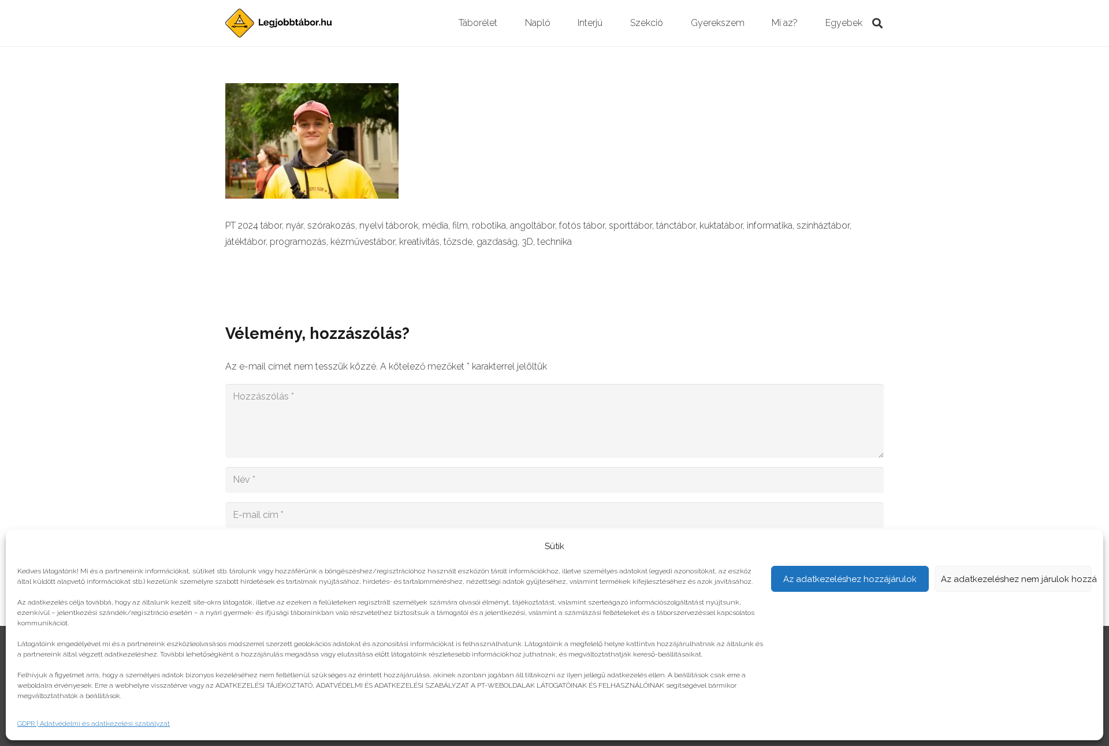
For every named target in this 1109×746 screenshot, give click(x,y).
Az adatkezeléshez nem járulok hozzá (1016, 579)
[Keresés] (877, 23)
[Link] (278, 23)
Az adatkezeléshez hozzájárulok (850, 579)
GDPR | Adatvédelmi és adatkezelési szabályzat (93, 723)
